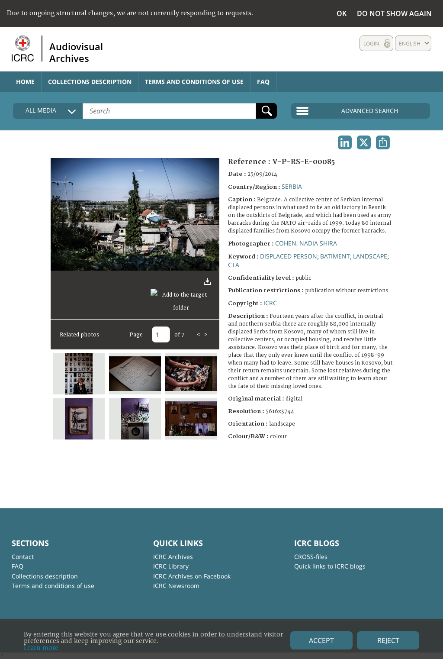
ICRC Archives (173, 556)
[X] (364, 142)
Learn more (41, 648)
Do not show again (394, 13)
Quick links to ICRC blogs (330, 566)
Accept (321, 640)
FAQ (263, 82)
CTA (233, 265)
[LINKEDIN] (345, 142)
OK (342, 13)
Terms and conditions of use (194, 82)
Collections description (90, 82)
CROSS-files (310, 556)
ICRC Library (171, 566)
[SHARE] (383, 142)
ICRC (270, 303)
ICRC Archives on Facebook (192, 576)
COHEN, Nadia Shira (306, 243)
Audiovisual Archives (76, 52)
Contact (23, 556)
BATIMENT (335, 256)
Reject (388, 640)
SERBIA (292, 186)
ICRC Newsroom (176, 585)
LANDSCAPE (370, 256)
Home (25, 82)
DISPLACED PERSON (288, 256)
